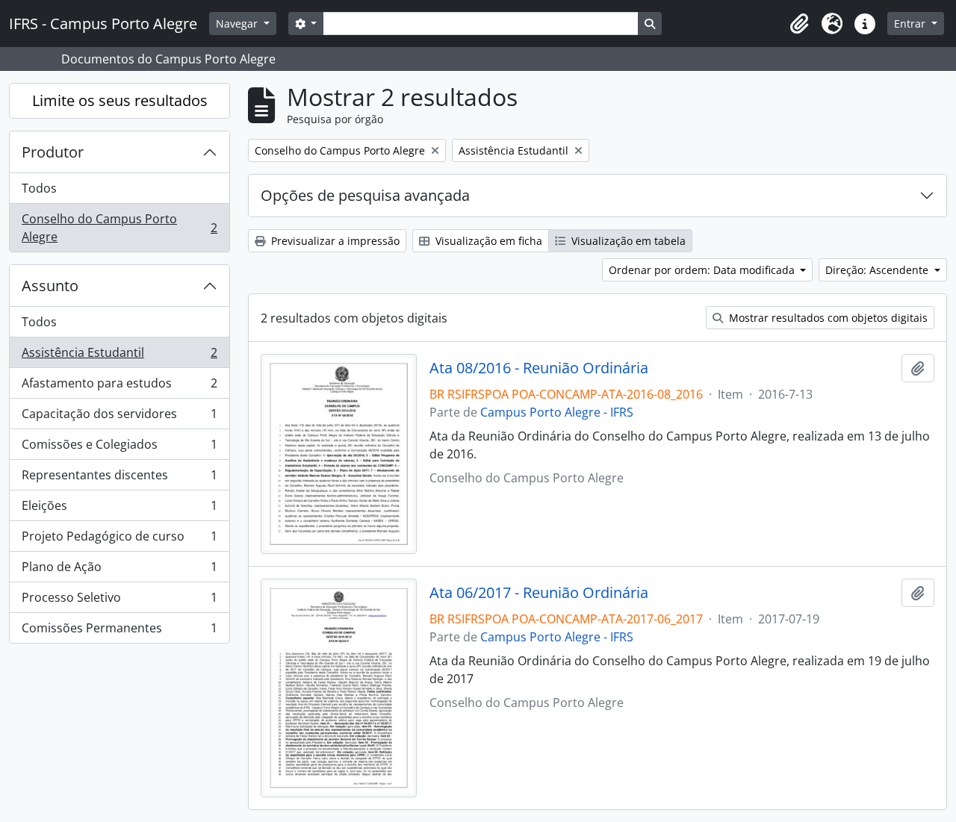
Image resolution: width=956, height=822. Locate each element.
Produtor (53, 152)
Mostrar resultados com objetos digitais (827, 318)
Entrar (911, 23)
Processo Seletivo (119, 601)
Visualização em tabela (627, 241)
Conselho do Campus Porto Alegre (119, 228)
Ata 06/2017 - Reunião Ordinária (538, 593)
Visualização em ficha (487, 241)
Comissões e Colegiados (119, 448)
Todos (39, 188)
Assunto (50, 285)
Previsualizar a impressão (334, 241)
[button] (799, 23)
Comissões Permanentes (119, 631)
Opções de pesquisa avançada (365, 195)
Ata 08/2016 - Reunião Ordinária (538, 368)
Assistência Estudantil (119, 356)
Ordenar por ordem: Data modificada (703, 270)
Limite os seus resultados (120, 100)
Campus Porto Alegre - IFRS (556, 412)
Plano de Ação (119, 570)
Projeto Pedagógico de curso (119, 540)
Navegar (238, 23)
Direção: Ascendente (878, 270)
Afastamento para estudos (119, 387)
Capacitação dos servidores (119, 417)
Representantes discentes (119, 479)
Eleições (119, 509)
